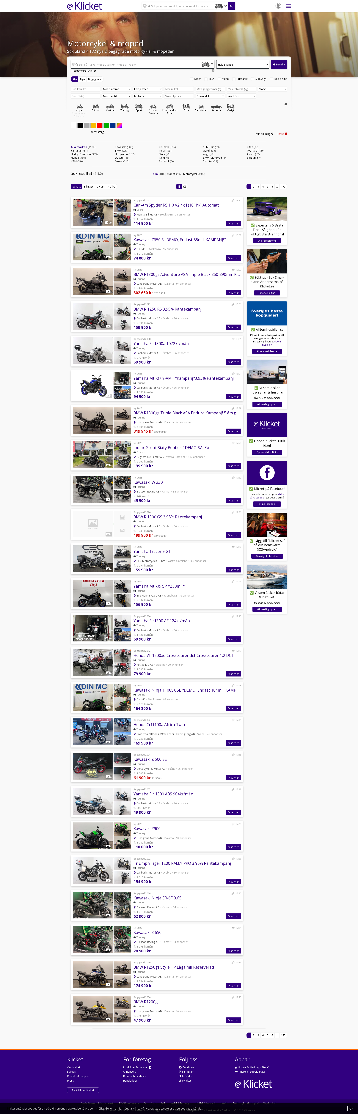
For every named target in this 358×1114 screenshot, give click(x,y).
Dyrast (100, 186)
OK (351, 1108)
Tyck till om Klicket (83, 1090)
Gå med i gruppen (267, 404)
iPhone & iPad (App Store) (253, 1067)
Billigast (88, 186)
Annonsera (129, 1071)
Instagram (187, 1071)
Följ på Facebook (267, 504)
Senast (77, 186)
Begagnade (95, 79)
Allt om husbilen (271, 343)
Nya (82, 79)
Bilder (197, 78)
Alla (75, 79)
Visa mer (233, 223)
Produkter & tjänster (136, 1067)
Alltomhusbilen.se (267, 351)
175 (283, 186)
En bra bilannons (267, 240)
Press (70, 1080)
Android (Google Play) (251, 1071)
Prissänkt (242, 78)
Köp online (280, 78)
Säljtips (71, 1071)
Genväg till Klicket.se (267, 556)
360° (211, 78)
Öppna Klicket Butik (267, 452)
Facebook (188, 1067)
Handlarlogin (130, 1080)
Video (225, 78)
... (277, 186)
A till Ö (111, 186)
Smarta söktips (267, 293)
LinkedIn (186, 1076)
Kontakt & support (78, 1076)
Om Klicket (73, 1067)
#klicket (186, 1080)
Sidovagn (260, 78)
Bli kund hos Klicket (134, 1076)
